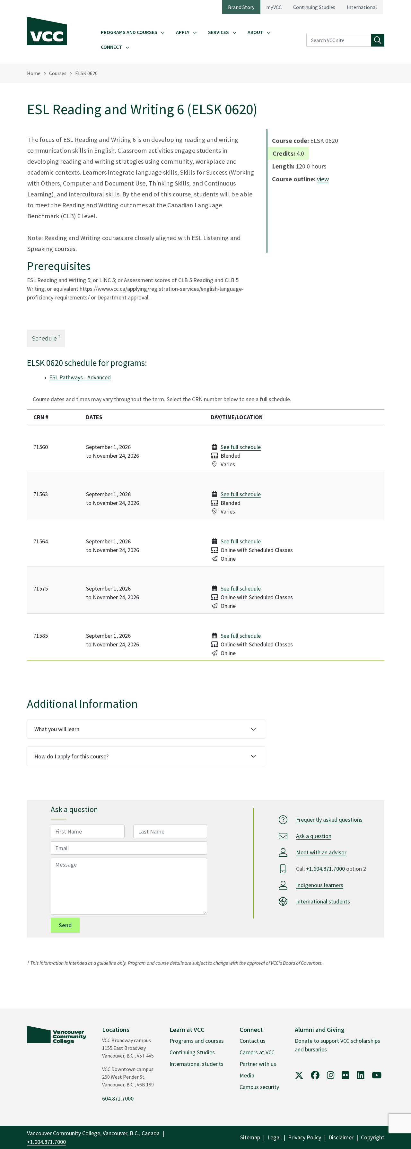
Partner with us (258, 1063)
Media (247, 1075)
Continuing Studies (314, 7)
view (323, 179)
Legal (274, 1137)
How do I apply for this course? (71, 756)
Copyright (372, 1137)
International (362, 7)
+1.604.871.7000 (325, 868)
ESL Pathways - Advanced (80, 377)
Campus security (259, 1087)
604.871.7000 (118, 1098)
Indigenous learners (319, 885)
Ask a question (313, 836)
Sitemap (250, 1137)
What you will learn (56, 729)
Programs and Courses (129, 32)
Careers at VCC (257, 1052)
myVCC (274, 7)
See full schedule (241, 447)
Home (33, 73)
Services (218, 32)
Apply (182, 32)
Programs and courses (197, 1040)
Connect (111, 47)
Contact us (253, 1040)
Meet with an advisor (321, 852)
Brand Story (241, 7)
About (255, 32)
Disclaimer (341, 1137)
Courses (57, 73)
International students (323, 901)
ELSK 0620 (86, 73)
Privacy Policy (304, 1137)
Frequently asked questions (329, 819)
